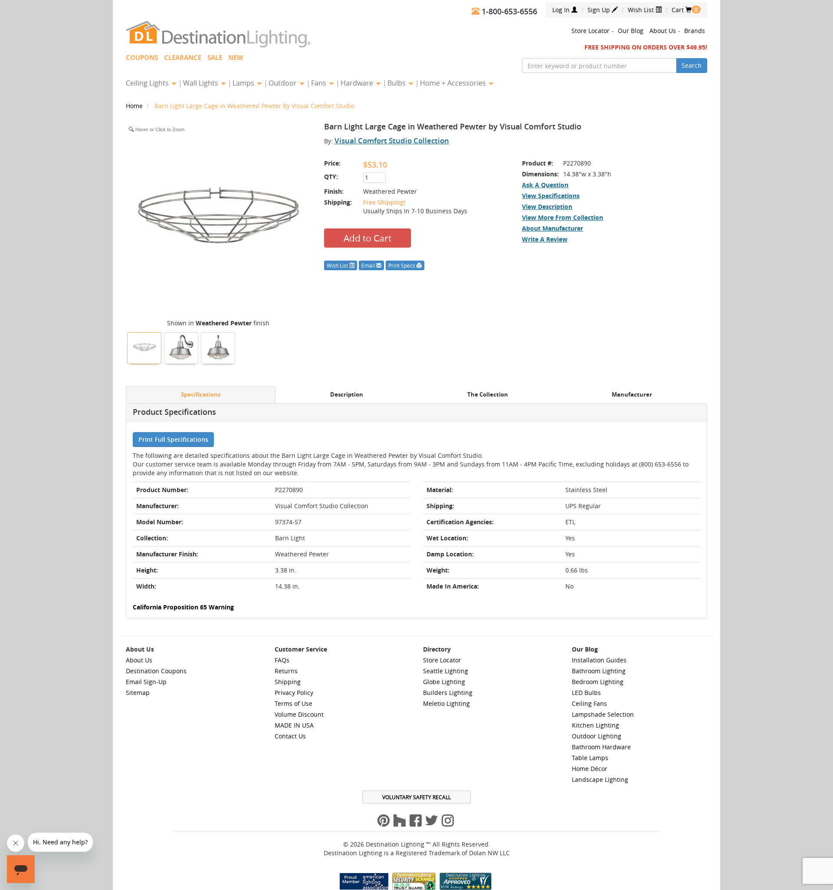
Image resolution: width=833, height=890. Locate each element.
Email (368, 265)
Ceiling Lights (148, 83)
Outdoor (283, 83)
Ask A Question (545, 185)
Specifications (200, 394)
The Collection (487, 394)
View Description (547, 206)
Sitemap (138, 692)
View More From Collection (562, 217)
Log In (561, 10)
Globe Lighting (444, 682)
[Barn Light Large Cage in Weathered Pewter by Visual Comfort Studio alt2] (181, 347)
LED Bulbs (586, 692)
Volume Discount (299, 714)
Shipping (288, 682)
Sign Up (599, 10)
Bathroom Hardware (601, 747)
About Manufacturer (552, 228)
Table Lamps (590, 758)
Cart (682, 10)
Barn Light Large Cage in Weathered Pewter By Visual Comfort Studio (254, 106)
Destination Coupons (156, 671)
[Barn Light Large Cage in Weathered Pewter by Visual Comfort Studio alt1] (218, 347)
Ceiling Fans (589, 703)
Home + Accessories (454, 83)
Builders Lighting (447, 692)
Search (692, 65)
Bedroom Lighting (597, 682)
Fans (319, 83)
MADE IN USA (294, 725)
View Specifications (551, 196)
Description (346, 394)
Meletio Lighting (446, 703)
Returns (286, 671)
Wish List (642, 10)
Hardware (358, 83)
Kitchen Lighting (595, 725)
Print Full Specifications (173, 439)
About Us (662, 30)
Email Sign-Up (146, 682)
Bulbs (397, 83)
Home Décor (589, 768)
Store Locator (590, 30)
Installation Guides (599, 660)
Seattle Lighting (445, 671)
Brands (694, 30)
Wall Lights (201, 83)
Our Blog (630, 30)
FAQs (282, 660)
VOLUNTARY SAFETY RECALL (416, 797)
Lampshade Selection (603, 714)
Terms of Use (293, 703)
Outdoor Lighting (596, 736)
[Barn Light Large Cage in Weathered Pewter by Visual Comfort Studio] (144, 347)
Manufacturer (632, 394)
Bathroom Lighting (599, 671)
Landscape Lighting (600, 779)
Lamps (244, 83)
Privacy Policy (294, 692)
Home (135, 106)
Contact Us (290, 736)
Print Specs (402, 265)
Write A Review (544, 239)
